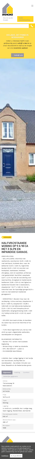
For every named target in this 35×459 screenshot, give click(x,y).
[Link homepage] (8, 9)
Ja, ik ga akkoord (16, 456)
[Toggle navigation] (32, 6)
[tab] (7, 372)
